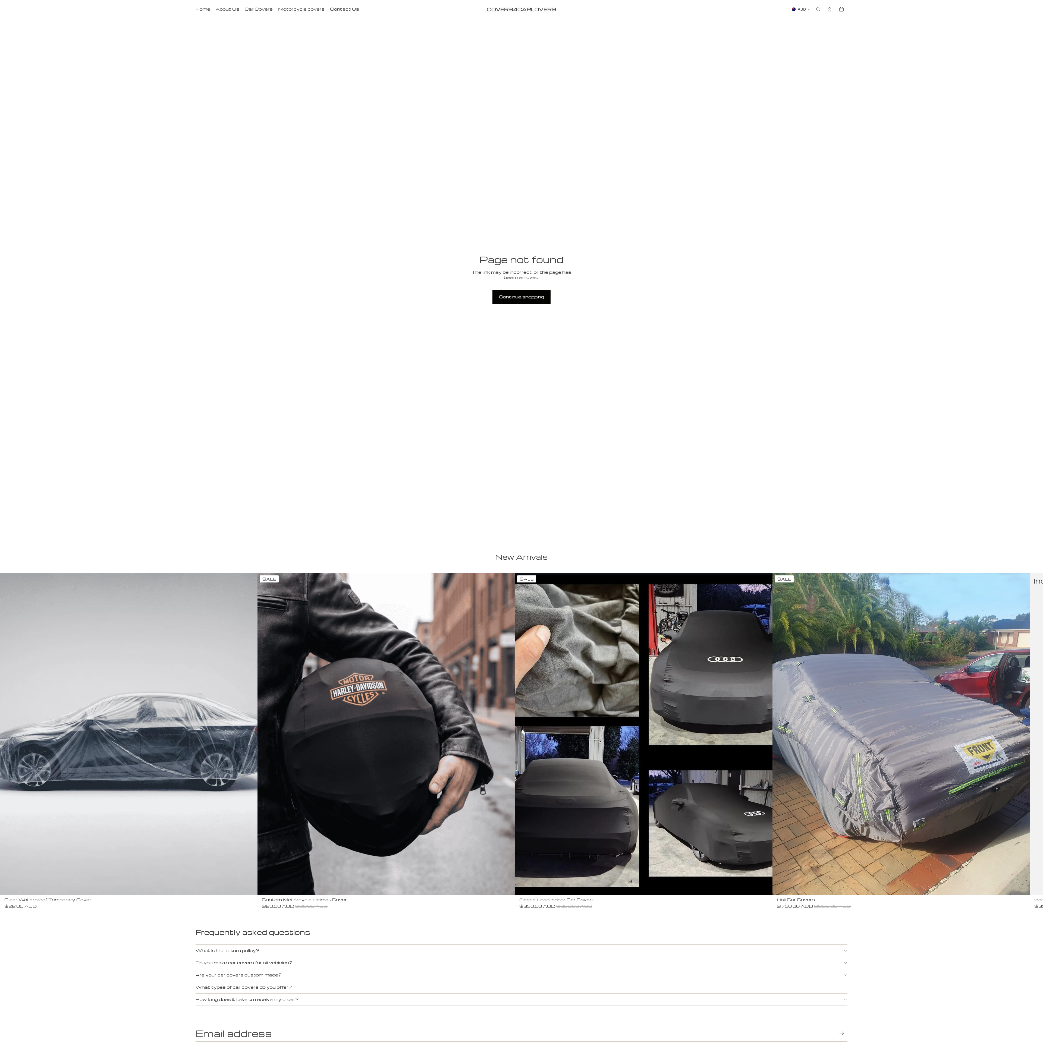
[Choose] (764, 886)
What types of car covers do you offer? (244, 987)
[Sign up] (841, 1033)
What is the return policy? (227, 950)
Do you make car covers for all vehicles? (244, 962)
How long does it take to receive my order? (247, 999)
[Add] (249, 886)
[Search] (818, 9)
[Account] (829, 9)
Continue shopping (521, 297)
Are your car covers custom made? (239, 975)
